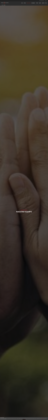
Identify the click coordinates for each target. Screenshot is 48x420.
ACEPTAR (24, 419)
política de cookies (43, 418)
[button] (46, 0)
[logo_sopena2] (5, 3)
